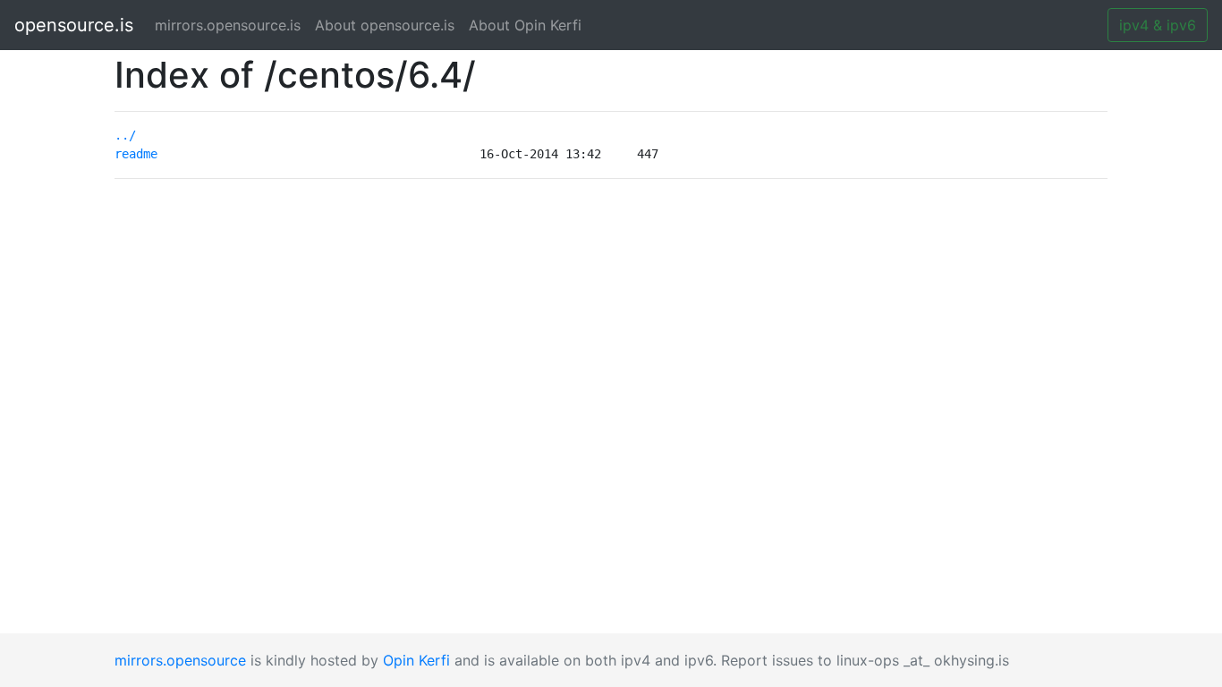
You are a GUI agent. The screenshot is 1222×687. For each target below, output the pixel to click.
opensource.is (73, 25)
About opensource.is (384, 25)
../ (125, 135)
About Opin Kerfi (525, 25)
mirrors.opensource (180, 660)
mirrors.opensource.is (231, 25)
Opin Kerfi (416, 660)
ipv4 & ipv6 (1157, 25)
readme (136, 154)
